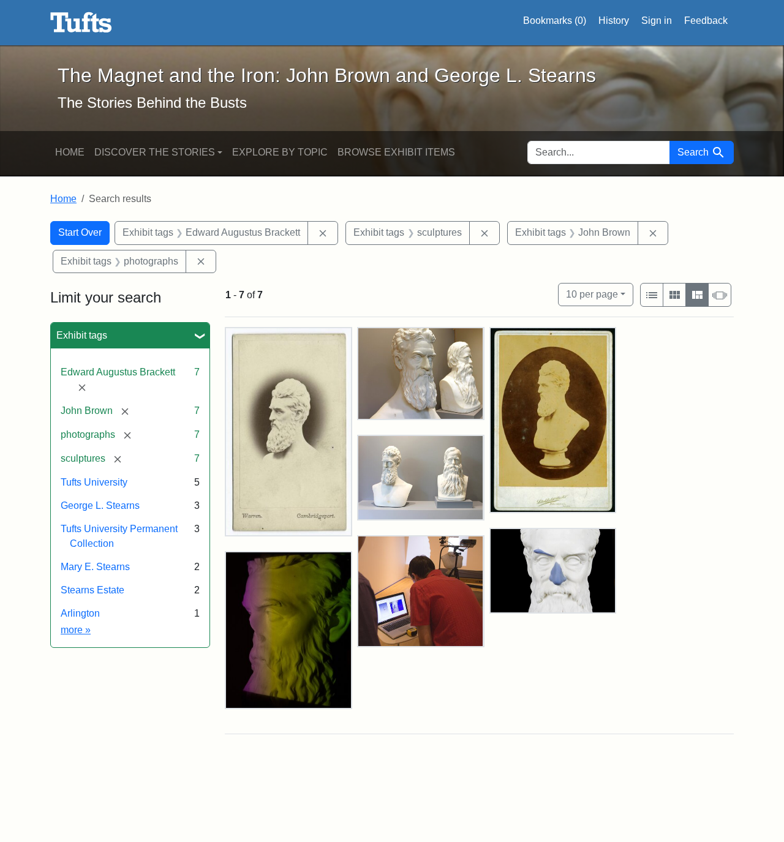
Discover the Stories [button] (154, 152)
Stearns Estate (92, 590)
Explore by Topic (280, 152)
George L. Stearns (100, 505)
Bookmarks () (554, 20)
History (613, 20)
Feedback (706, 20)
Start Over (80, 232)
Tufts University (94, 482)
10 (592, 293)
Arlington (80, 613)
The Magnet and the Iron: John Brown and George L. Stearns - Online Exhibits (81, 22)
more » (76, 630)
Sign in (656, 20)
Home (70, 152)
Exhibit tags (81, 335)
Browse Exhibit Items (396, 152)
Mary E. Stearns (95, 567)
